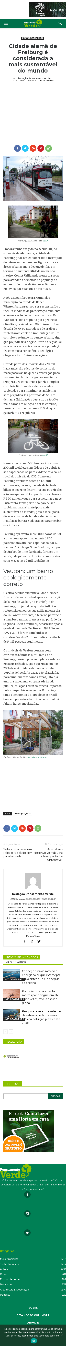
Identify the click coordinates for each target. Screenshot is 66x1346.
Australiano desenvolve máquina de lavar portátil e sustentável (48, 855)
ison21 (45, 241)
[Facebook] (26, 942)
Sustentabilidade (32, 38)
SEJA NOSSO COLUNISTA (33, 1315)
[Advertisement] (33, 114)
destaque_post (22, 814)
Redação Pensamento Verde (34, 78)
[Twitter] (40, 942)
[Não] (61, 1335)
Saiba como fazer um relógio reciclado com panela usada (17, 853)
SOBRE (33, 1307)
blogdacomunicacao (37, 757)
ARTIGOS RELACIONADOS (21, 957)
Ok (33, 1341)
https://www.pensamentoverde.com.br (33, 898)
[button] (60, 23)
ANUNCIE (33, 1322)
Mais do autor (15, 962)
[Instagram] (33, 942)
